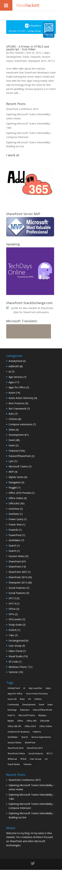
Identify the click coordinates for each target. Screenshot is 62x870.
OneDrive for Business (18, 731)
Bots (11, 413)
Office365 (14, 503)
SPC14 (12, 603)
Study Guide (15, 624)
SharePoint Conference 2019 (22, 109)
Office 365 (32, 720)
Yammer (13, 672)
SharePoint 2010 (18, 577)
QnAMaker (14, 540)
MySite (11, 720)
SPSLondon (15, 619)
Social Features (17, 587)
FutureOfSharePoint (20, 456)
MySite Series (16, 477)
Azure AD (12, 699)
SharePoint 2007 (18, 571)
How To (11, 715)
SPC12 (51, 60)
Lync (11, 461)
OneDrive (14, 508)
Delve (12, 429)
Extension (24, 709)
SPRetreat (12, 759)
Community (13, 704)
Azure (12, 392)
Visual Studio (16, 656)
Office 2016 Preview (20, 492)
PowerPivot (15, 535)
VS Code (13, 661)
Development (13, 56)
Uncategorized (17, 640)
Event (26, 56)
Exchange (12, 709)
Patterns (37, 731)
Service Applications (41, 737)
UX (46, 759)
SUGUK (13, 630)
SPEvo (12, 608)
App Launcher (35, 688)
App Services (16, 377)
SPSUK (23, 759)
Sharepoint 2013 (37, 60)
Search (12, 545)
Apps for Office (17, 387)
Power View (15, 524)
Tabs (11, 635)
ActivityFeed (15, 361)
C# (29, 699)
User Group (15, 645)
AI (10, 371)
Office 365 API (14, 726)
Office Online (16, 498)
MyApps (42, 715)
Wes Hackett (16, 52)
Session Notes (17, 556)
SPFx (11, 614)
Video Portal (15, 651)
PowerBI (13, 529)
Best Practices (17, 403)
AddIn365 (14, 366)
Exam (12, 445)
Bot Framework (17, 408)
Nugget (13, 487)
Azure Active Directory (21, 398)
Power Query (16, 519)
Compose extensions (20, 424)
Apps (47, 52)
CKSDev (13, 419)
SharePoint (20, 60)
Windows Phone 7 (19, 667)
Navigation (15, 482)
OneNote (14, 513)
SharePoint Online (16, 753)
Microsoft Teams (18, 466)
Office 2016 (30, 726)
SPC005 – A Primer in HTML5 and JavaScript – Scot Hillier (27, 48)
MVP (11, 471)
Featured (35, 56)
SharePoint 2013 (35, 748)
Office (20, 720)
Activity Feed (14, 688)
